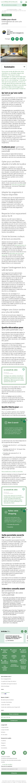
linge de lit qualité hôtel (18, 184)
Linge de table (5, 729)
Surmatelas (4, 748)
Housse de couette (6, 738)
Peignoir (3, 743)
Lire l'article (10, 640)
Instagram (21, 39)
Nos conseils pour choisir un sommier (12, 471)
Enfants (3, 732)
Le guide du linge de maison (8, 681)
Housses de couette (13, 524)
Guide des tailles (5, 704)
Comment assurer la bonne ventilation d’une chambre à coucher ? (14, 637)
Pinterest (17, 39)
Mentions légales (5, 756)
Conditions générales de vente (9, 758)
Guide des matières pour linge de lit (10, 707)
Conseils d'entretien (6, 702)
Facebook (12, 39)
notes (24, 782)
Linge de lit (4, 725)
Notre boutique (5, 686)
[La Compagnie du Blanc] (9, 2)
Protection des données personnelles (11, 760)
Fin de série (4, 734)
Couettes (10, 527)
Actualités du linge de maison (9, 683)
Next (25, 631)
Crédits (3, 762)
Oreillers (3, 745)
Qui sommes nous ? (6, 676)
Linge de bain (4, 727)
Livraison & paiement (5, 693)
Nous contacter (14, 714)
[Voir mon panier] (21, 2)
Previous (22, 631)
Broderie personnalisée (7, 699)
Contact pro (14, 720)
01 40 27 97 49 (6, 717)
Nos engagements (6, 679)
